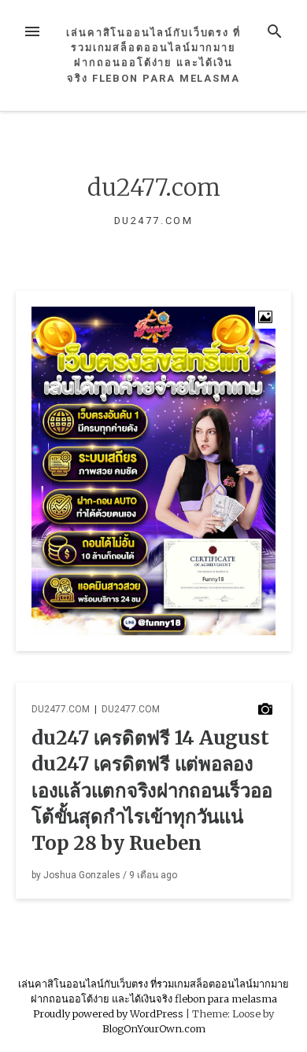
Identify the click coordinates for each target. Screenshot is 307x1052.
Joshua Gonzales (81, 875)
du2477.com (60, 709)
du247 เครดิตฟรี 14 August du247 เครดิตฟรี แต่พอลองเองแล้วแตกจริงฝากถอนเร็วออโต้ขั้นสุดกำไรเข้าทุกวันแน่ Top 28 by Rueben (151, 790)
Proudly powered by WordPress (109, 1013)
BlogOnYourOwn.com (153, 1028)
